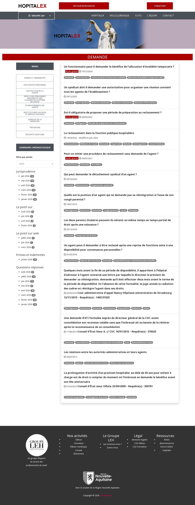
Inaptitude (116, 144)
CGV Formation (140, 446)
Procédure (96, 164)
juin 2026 (27, 176)
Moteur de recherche (84, 6)
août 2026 (27, 211)
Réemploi (133, 210)
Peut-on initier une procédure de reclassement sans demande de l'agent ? (111, 153)
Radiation (136, 308)
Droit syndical (82, 102)
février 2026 (28, 194)
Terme (123, 210)
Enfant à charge (117, 397)
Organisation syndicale (101, 185)
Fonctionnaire (82, 77)
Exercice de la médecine (35, 120)
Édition (79, 439)
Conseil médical (156, 144)
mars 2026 (28, 190)
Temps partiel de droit (86, 235)
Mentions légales (139, 439)
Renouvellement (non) (142, 342)
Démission (85, 210)
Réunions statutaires (122, 102)
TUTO (138, 15)
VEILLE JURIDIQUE (119, 15)
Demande (69, 77)
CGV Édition (139, 443)
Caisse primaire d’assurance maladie (108, 77)
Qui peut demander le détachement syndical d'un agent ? (100, 174)
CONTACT (168, 15)
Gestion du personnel (35, 85)
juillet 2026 (27, 238)
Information (109, 308)
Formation (79, 443)
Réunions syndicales (100, 102)
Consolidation (82, 342)
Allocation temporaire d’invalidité (106, 342)
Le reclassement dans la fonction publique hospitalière (99, 133)
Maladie (127, 144)
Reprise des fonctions (90, 260)
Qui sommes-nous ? (112, 444)
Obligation (81, 123)
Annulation (85, 308)
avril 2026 (27, 185)
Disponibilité (123, 308)
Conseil (78, 450)
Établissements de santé (34, 106)
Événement (78, 453)
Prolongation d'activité (96, 397)
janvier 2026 (28, 199)
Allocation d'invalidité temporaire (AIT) (145, 77)
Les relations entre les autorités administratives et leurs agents (105, 352)
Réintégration (71, 210)
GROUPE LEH (38, 15)
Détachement (82, 185)
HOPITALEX (98, 15)
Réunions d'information (145, 102)
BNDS (167, 439)
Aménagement (140, 144)
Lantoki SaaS (106, 495)
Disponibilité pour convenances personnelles (134, 260)
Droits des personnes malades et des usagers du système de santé (35, 99)
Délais (146, 308)
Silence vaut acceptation (121, 363)
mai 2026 (27, 180)
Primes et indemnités (35, 78)
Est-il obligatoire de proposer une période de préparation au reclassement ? (113, 112)
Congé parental (111, 210)
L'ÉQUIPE (152, 15)
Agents (79, 363)
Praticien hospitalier (74, 397)
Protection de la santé (35, 92)
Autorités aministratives (96, 363)
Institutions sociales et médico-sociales (35, 113)
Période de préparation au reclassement (107, 123)
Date (127, 342)
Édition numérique (78, 446)
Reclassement (71, 144)
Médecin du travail (88, 144)
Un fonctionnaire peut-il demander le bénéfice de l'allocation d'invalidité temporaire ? (119, 66)
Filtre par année (24, 157)
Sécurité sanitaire (34, 134)
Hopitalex (166, 450)
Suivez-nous (112, 447)
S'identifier (160, 6)
